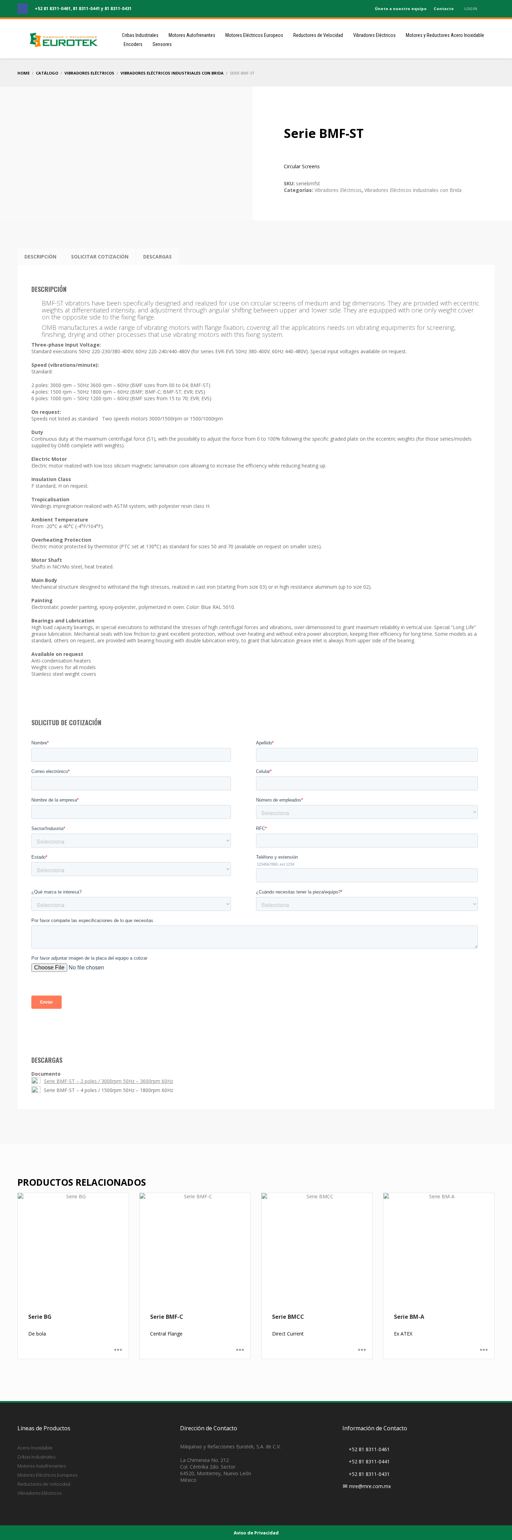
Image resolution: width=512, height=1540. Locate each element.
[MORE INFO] (118, 1350)
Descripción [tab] (40, 256)
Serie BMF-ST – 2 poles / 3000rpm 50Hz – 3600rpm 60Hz (108, 1081)
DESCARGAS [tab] (157, 256)
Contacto (444, 8)
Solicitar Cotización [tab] (100, 256)
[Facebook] (22, 8)
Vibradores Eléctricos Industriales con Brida (412, 190)
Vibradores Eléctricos (338, 190)
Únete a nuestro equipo (401, 8)
